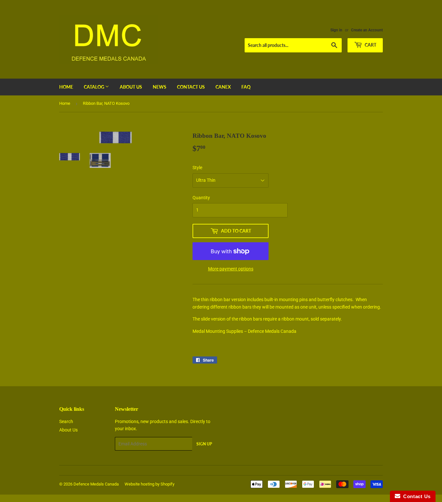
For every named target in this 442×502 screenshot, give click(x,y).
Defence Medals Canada (96, 484)
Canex (223, 87)
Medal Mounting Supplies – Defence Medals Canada (244, 331)
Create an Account (367, 30)
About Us (131, 87)
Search (66, 421)
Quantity (201, 197)
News (159, 87)
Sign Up (204, 444)
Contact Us (191, 87)
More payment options (230, 268)
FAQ (245, 87)
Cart (370, 45)
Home (66, 87)
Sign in (336, 30)
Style (197, 167)
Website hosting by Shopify (149, 484)
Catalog (94, 87)
